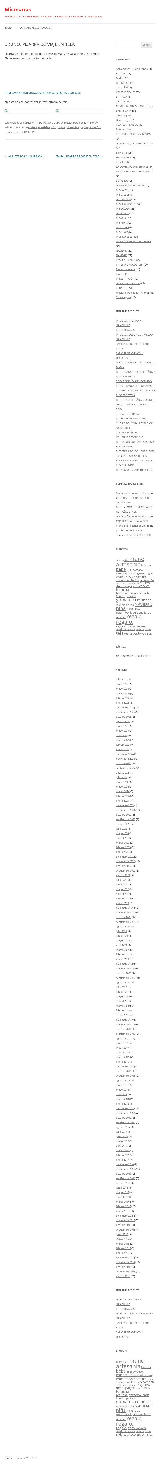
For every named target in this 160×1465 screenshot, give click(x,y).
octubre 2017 (123, 1117)
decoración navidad (126, 583)
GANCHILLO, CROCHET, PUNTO (134, 143)
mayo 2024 (122, 786)
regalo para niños (91, 127)
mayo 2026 (122, 688)
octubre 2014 (123, 1267)
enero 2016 (122, 1211)
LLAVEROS (122, 180)
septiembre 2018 (125, 1075)
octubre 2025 (123, 716)
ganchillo (131, 596)
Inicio (8, 27)
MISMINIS (122, 222)
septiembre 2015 (125, 1229)
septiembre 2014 (125, 1271)
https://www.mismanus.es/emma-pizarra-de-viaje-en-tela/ (43, 92)
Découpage (122, 120)
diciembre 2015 (125, 1215)
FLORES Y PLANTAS (127, 124)
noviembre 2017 (125, 1113)
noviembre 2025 (125, 712)
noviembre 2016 (125, 1169)
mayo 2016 (122, 1192)
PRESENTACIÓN (125, 278)
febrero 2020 (123, 1010)
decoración (147, 580)
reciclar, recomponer (128, 283)
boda (129, 570)
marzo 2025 (123, 740)
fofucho (120, 596)
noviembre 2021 (125, 912)
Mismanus (18, 9)
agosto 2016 (123, 1183)
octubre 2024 (123, 763)
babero (146, 565)
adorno (120, 560)
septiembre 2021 (125, 922)
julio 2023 (121, 828)
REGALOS (121, 288)
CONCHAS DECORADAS (129, 437)
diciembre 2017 (125, 1108)
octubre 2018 (123, 1071)
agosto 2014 (123, 1276)
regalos (140, 629)
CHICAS (120, 96)
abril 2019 (121, 1052)
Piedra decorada (125, 269)
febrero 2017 (123, 1155)
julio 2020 (121, 987)
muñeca (144, 600)
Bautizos (121, 73)
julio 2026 (121, 679)
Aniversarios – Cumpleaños (132, 69)
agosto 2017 (123, 1127)
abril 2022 (121, 894)
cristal (151, 577)
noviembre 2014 (125, 1262)
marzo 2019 (123, 1057)
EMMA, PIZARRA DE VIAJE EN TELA (79, 156)
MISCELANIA (123, 199)
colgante (139, 573)
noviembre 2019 (125, 1024)
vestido (138, 633)
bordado (138, 570)
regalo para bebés (131, 626)
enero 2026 (122, 702)
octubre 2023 (123, 814)
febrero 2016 (123, 1206)
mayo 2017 (122, 1141)
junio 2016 (122, 1187)
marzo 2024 (123, 791)
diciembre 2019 (125, 1019)
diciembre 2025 (125, 707)
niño (53, 127)
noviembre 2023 (125, 810)
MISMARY (121, 218)
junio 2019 (122, 1043)
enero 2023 (122, 852)
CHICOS (120, 101)
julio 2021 (121, 931)
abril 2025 (121, 735)
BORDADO (122, 83)
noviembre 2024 (125, 758)
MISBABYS (122, 190)
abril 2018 (121, 1094)
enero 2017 (122, 1159)
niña (121, 608)
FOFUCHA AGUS (125, 330)
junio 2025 (122, 726)
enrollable (44, 127)
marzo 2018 (123, 1099)
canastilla (121, 87)
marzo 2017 (123, 1150)
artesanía (128, 564)
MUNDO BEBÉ (124, 236)
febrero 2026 (123, 698)
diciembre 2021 (125, 908)
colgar (148, 573)
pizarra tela (73, 127)
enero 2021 (122, 959)
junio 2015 (122, 1234)
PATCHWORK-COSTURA (49, 122)
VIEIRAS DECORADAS (128, 414)
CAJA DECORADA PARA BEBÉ (132, 521)
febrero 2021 (123, 954)
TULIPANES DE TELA (127, 432)
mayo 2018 (122, 1089)
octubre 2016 (123, 1173)
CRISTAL (121, 115)
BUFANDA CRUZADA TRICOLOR (134, 469)
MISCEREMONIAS (126, 204)
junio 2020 (122, 992)
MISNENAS (122, 227)
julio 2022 (121, 880)
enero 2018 (122, 1103)
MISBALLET (122, 194)
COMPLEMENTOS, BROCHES (132, 106)
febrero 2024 (123, 796)
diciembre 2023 (125, 805)
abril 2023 (121, 838)
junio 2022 (122, 884)
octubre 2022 (123, 866)
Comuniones (123, 110)
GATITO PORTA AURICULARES (35, 27)
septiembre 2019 (125, 1033)
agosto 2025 (123, 721)
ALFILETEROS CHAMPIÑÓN (24, 156)
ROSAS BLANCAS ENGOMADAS (134, 386)
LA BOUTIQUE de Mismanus (132, 166)
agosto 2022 (123, 875)
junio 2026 (122, 684)
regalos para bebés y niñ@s (80, 122)
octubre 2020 (123, 973)
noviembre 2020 (125, 968)
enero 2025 (122, 749)
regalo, (8, 132)
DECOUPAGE (144, 583)
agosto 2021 (123, 926)
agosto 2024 (123, 772)
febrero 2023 (123, 847)
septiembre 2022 (125, 870)
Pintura (120, 274)
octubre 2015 (123, 1225)
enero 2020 (122, 1015)
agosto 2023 (123, 824)
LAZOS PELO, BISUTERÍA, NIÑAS (134, 171)
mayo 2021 (122, 940)
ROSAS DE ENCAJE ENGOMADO (134, 381)
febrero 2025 (123, 744)
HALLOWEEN (123, 157)
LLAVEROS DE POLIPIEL (129, 530)
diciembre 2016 (125, 1164)
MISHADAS (122, 213)
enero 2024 (122, 800)
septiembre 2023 (125, 819)
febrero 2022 (123, 898)
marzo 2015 (123, 1243)
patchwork (124, 612)
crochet (120, 580)
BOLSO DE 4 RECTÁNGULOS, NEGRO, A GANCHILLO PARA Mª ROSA (134, 404)
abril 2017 (121, 1145)
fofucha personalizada (132, 593)
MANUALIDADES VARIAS (130, 185)
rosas (148, 629)
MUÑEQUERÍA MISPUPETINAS (133, 241)
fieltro (136, 586)
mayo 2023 (122, 833)
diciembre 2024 (125, 754)
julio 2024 (121, 777)
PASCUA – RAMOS (126, 260)
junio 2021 (122, 936)
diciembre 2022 (125, 856)
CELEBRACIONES (125, 92)
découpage (124, 586)
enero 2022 (122, 903)
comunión (124, 576)
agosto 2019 (123, 1038)
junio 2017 (122, 1136)
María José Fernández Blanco (132, 493)
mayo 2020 (122, 996)
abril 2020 (121, 1001)
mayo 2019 (122, 1047)
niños (137, 609)
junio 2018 (122, 1085)
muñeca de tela (125, 605)
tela (16, 132)
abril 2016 (121, 1197)
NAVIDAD (121, 250)
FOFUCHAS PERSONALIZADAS (133, 134)
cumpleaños (131, 580)
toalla (128, 633)
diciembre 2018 (125, 1066)
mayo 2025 (122, 730)
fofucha (122, 589)
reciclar (121, 617)
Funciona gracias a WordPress (21, 1458)
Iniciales (120, 162)
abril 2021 (121, 945)
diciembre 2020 (125, 964)
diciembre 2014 (125, 1257)
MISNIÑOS (122, 232)
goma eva (121, 152)
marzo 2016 (123, 1201)
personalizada (141, 612)
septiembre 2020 (125, 978)
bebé (121, 569)
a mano (134, 558)
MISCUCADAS (124, 208)
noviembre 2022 (125, 861)
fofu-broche (123, 129)
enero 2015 (122, 1253)
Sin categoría (123, 297)
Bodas (119, 78)
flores (145, 586)
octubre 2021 (123, 917)
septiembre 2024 (125, 768)
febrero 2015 (123, 1248)
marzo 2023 (123, 842)
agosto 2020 (123, 982)
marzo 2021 (123, 950)
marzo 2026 (123, 693)
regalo (134, 616)
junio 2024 (122, 782)
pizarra (61, 127)
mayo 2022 (122, 889)
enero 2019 (122, 1061)
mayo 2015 (122, 1239)
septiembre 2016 (125, 1178)
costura (32, 127)
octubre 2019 (123, 1029)
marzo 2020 (123, 1005)
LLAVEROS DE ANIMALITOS (132, 418)
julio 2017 (121, 1131)
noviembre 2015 (125, 1220)
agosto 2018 (123, 1080)
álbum (149, 633)
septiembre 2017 (125, 1122)
